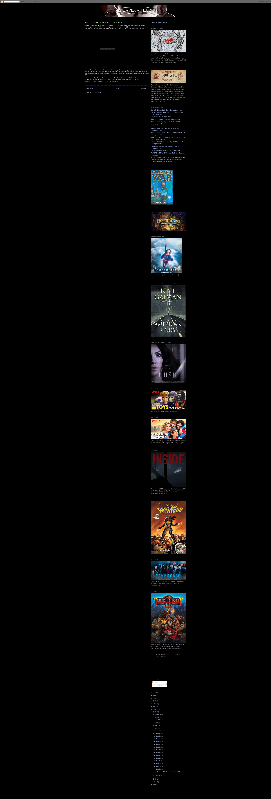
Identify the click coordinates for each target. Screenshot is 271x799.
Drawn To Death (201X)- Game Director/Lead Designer (167, 110)
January (157, 775)
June (156, 722)
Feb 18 (158, 752)
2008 (154, 779)
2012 (154, 704)
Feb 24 (158, 741)
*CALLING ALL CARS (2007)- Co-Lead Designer (165, 119)
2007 (154, 782)
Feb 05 (158, 763)
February (158, 733)
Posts (155, 682)
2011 (154, 706)
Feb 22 (158, 744)
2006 (154, 784)
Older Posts (145, 88)
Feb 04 (158, 766)
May (156, 725)
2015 (154, 698)
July (156, 720)
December (158, 714)
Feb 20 (158, 747)
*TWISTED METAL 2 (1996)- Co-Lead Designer (165, 150)
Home (117, 88)
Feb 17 (158, 755)
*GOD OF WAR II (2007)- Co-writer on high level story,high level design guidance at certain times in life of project (168, 124)
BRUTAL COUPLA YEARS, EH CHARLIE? (103, 23)
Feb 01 (158, 769)
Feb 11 (158, 761)
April (156, 728)
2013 (154, 701)
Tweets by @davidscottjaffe (159, 22)
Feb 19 (158, 750)
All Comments (157, 686)
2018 (154, 695)
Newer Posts (89, 88)
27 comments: (114, 81)
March (157, 731)
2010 (154, 709)
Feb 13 (158, 758)
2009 (154, 712)
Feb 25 (158, 739)
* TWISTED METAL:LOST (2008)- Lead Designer (166, 117)
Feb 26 (158, 736)
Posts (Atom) (98, 92)
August (157, 717)
